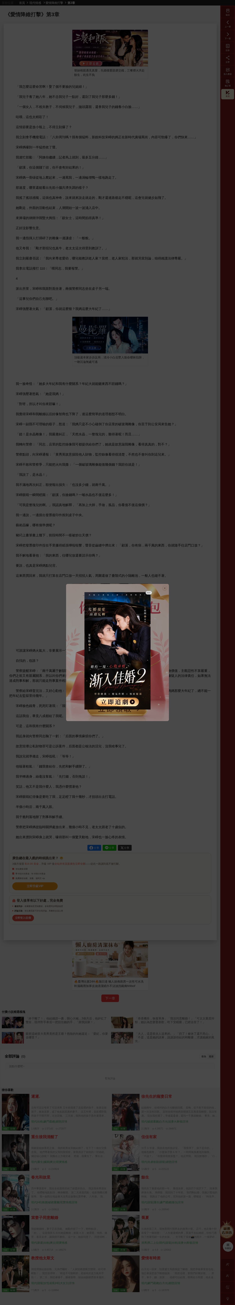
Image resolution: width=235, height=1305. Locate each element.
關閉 (149, 592)
